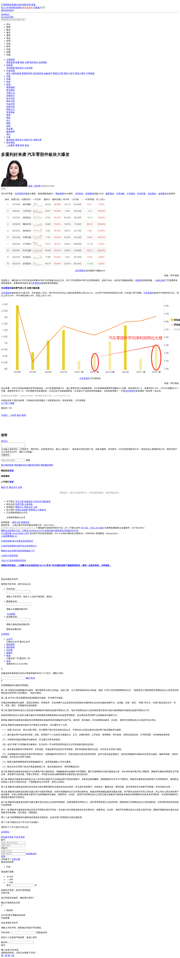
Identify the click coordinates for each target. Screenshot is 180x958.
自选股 (9, 650)
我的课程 (10, 644)
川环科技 (79, 193)
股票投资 (25, 522)
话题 (8, 76)
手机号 (4, 848)
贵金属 (9, 129)
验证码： (5, 942)
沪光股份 (131, 193)
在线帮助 (42, 62)
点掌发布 (41, 510)
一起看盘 (10, 145)
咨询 (8, 661)
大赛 (8, 137)
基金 (27, 145)
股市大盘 (16, 522)
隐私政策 (46, 501)
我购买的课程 (33, 465)
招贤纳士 (32, 510)
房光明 (34, 186)
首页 (8, 73)
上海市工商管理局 (9, 555)
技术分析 (10, 98)
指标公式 (10, 109)
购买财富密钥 (15, 7)
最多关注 (19, 140)
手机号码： (6, 932)
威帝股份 (110, 193)
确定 (28, 678)
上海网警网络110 (9, 536)
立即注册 (16, 859)
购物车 (9, 653)
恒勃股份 (89, 193)
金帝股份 (162, 193)
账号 (3, 840)
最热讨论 (28, 140)
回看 (17, 62)
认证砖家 (28, 68)
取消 (33, 678)
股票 (17, 145)
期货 (8, 118)
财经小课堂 (80, 73)
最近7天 (4, 487)
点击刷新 (11, 614)
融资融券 (10, 131)
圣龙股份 (152, 193)
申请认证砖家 (21, 510)
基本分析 (10, 101)
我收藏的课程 (47, 465)
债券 (8, 115)
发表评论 (5, 455)
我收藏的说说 (20, 465)
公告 (35, 507)
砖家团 (9, 65)
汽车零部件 (20, 193)
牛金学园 (10, 71)
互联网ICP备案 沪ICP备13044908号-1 (18, 528)
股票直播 (10, 62)
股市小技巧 (69, 73)
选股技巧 (10, 95)
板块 (22, 145)
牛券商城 (90, 73)
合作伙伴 (37, 501)
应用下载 (19, 504)
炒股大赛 (37, 140)
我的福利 (10, 647)
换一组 (4, 955)
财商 (8, 84)
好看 (8, 79)
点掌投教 (28, 504)
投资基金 (10, 112)
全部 (20, 487)
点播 (27, 62)
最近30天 (13, 487)
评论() (4, 441)
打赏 (6, 403)
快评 (8, 82)
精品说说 (19, 68)
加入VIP (5, 7)
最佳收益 (10, 140)
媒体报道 (28, 501)
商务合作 (28, 507)
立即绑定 (5, 634)
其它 (8, 134)
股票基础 (10, 87)
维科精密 (59, 193)
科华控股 (141, 193)
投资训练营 (38, 73)
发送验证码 (31, 854)
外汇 (8, 120)
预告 (22, 62)
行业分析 (10, 104)
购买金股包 (27, 7)
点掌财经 (10, 59)
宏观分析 (10, 106)
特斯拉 (138, 280)
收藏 (12, 403)
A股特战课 (16, 73)
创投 (8, 126)
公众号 (9, 639)
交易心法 (10, 93)
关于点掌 (19, 501)
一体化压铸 (159, 280)
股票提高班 (27, 73)
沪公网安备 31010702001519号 (15, 533)
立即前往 (5, 832)
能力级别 (10, 90)
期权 (8, 123)
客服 (8, 655)
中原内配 (120, 193)
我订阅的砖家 (7, 465)
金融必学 (48, 73)
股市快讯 (34, 62)
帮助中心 (19, 507)
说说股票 (10, 68)
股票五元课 (58, 73)
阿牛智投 (10, 142)
